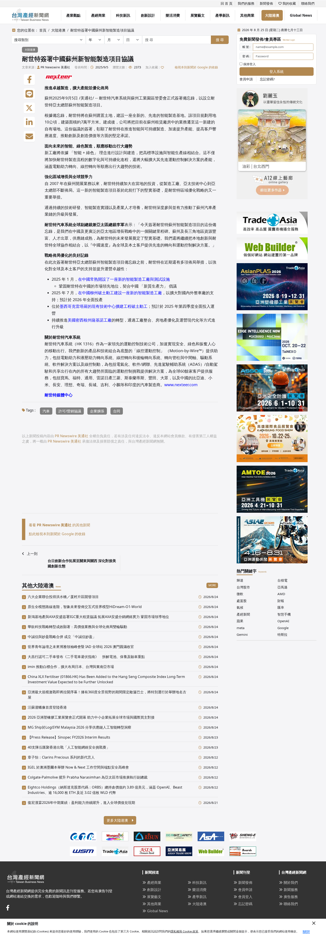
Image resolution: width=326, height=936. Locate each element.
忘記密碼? (267, 79)
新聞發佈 (266, 3)
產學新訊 (222, 15)
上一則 (32, 553)
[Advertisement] (120, 482)
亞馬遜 (282, 587)
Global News (301, 15)
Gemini (242, 634)
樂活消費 (173, 15)
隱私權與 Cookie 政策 (184, 931)
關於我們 (291, 882)
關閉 (306, 931)
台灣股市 (243, 587)
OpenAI (283, 621)
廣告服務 (291, 896)
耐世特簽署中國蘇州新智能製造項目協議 (102, 30)
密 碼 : (246, 56)
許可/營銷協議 (70, 411)
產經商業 (98, 15)
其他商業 (247, 15)
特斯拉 (282, 634)
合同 (116, 411)
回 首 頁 (226, 3)
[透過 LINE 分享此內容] (29, 93)
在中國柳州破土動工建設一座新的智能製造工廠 (120, 292)
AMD (281, 594)
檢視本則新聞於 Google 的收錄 (196, 67)
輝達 (240, 580)
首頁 (42, 30)
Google (283, 628)
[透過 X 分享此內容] (29, 108)
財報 (280, 600)
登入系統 (276, 71)
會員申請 (246, 79)
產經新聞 (243, 614)
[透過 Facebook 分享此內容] (29, 79)
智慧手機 (284, 614)
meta (240, 628)
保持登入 (249, 64)
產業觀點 (73, 15)
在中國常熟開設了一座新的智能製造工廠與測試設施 (124, 279)
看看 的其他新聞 (59, 525)
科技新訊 (123, 15)
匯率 (280, 607)
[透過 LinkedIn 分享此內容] (29, 122)
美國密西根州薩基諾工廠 (90, 320)
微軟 (240, 594)
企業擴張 (97, 411)
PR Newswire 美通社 (55, 67)
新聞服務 (291, 889)
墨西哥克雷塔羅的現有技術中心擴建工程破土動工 (103, 306)
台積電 (282, 580)
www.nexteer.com (181, 384)
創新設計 (148, 15)
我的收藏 (289, 3)
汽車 (46, 411)
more (212, 585)
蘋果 (240, 621)
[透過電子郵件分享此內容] (29, 136)
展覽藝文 (197, 15)
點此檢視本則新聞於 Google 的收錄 (57, 533)
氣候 (240, 607)
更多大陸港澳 (118, 820)
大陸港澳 (272, 15)
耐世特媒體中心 (59, 394)
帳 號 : (246, 47)
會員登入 (245, 896)
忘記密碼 (245, 903)
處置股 (242, 600)
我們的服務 (246, 3)
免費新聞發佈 (251, 39)
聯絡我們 (307, 3)
